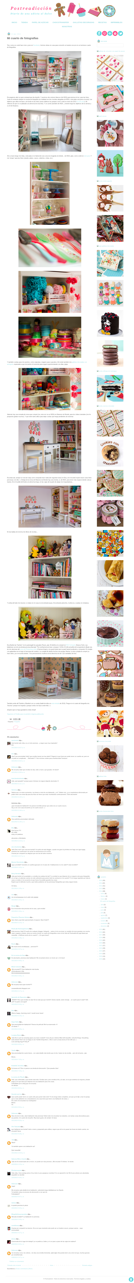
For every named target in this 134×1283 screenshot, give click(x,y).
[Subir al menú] (131, 1280)
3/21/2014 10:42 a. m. (18, 761)
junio (102, 910)
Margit (13, 906)
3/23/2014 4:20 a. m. (17, 1177)
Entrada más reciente (14, 1265)
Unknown (14, 767)
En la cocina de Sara (18, 955)
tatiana (13, 1203)
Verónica (14, 790)
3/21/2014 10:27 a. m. (18, 747)
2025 (100, 956)
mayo (102, 907)
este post (87, 156)
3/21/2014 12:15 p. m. (18, 841)
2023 (100, 951)
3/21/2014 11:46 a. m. (18, 821)
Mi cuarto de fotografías (107, 901)
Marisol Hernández (17, 862)
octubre (103, 920)
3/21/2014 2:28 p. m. (17, 938)
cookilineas (15, 1225)
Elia (12, 828)
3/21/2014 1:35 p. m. (17, 888)
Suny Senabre (16, 873)
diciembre (104, 926)
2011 (100, 883)
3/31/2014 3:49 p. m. (17, 1219)
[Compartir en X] (18, 719)
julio (102, 912)
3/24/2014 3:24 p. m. (17, 1208)
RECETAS (102, 22)
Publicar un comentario (17, 1261)
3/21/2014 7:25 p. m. (17, 1071)
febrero (103, 896)
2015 (100, 929)
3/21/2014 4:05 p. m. (17, 960)
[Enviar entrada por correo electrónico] (10, 719)
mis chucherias (16, 847)
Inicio (51, 1265)
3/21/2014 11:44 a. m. (18, 810)
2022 (100, 948)
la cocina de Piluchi (18, 1077)
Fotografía (17, 721)
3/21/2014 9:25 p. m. (17, 1120)
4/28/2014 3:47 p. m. (17, 1257)
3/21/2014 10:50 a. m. (18, 772)
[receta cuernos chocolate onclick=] (105, 406)
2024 (100, 953)
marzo (103, 899)
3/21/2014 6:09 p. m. (17, 1029)
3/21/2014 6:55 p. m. (17, 1044)
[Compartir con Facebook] (20, 719)
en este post (80, 101)
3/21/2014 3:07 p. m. (17, 949)
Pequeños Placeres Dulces (20, 917)
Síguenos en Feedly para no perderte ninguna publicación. (25, 714)
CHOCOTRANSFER (61, 22)
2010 (100, 880)
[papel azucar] (110, 81)
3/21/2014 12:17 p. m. (18, 856)
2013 (100, 888)
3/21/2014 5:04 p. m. (17, 1004)
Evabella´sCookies (17, 1065)
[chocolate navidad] (110, 146)
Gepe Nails (15, 1022)
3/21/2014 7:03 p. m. (17, 1059)
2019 (100, 940)
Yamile (13, 1050)
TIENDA (24, 22)
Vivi (12, 754)
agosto (103, 915)
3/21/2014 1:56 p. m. (17, 911)
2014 (100, 891)
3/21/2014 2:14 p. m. (17, 922)
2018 (100, 937)
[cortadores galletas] (110, 176)
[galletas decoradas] (110, 211)
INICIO (14, 22)
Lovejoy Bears (16, 1035)
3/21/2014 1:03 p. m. (17, 867)
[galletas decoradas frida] (101, 776)
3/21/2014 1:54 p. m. (17, 900)
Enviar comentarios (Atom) (24, 1268)
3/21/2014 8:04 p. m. (17, 1088)
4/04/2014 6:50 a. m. (17, 1244)
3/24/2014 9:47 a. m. (17, 1196)
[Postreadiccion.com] (111, 51)
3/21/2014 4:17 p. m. (17, 991)
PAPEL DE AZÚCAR (40, 22)
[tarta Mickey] (110, 336)
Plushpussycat (16, 1170)
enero (102, 893)
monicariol (15, 740)
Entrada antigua (87, 1265)
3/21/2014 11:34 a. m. (18, 797)
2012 (100, 886)
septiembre (104, 918)
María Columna (16, 967)
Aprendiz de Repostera (19, 997)
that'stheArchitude (17, 778)
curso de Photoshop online (28, 649)
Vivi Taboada (15, 1126)
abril (102, 904)
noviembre (104, 923)
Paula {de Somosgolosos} (20, 928)
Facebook (36, 45)
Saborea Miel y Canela (18, 1159)
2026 (100, 959)
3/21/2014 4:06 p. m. (17, 976)
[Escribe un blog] (16, 719)
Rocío (13, 944)
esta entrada (55, 703)
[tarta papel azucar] (102, 116)
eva (12, 894)
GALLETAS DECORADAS (83, 22)
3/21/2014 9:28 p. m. (17, 1134)
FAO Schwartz (71, 645)
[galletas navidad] (110, 111)
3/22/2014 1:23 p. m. (17, 1164)
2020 (100, 943)
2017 (100, 935)
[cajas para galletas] (105, 246)
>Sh (12, 1140)
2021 (100, 945)
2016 (100, 932)
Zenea (13, 1239)
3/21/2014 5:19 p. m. (17, 1015)
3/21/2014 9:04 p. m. (17, 1107)
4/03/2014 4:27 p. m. (17, 1232)
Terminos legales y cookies (82, 1279)
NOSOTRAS (67, 27)
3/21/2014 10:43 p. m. (18, 1153)
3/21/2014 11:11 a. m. (18, 783)
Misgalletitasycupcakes (19, 1214)
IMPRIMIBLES (116, 22)
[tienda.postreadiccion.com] (110, 276)
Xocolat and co (16, 1094)
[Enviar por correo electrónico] (14, 719)
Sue (12, 1010)
